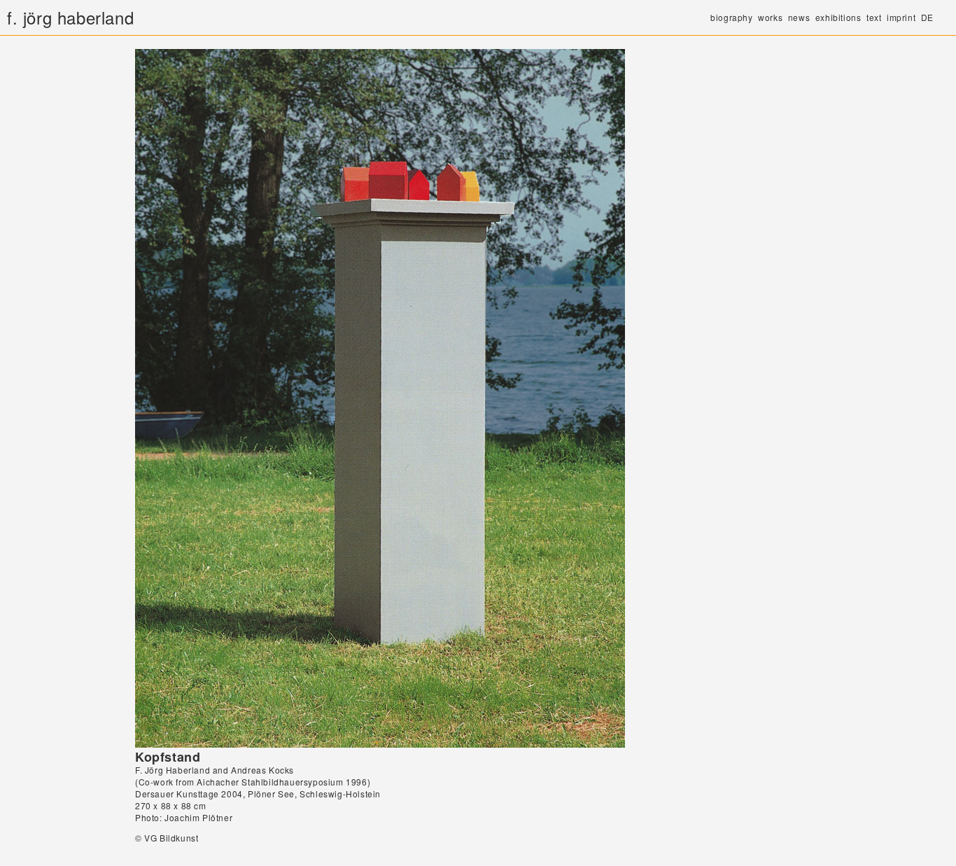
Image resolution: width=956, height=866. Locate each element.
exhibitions (838, 17)
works (770, 17)
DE (927, 17)
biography (731, 17)
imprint (901, 17)
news (799, 17)
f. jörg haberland (70, 17)
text (873, 17)
